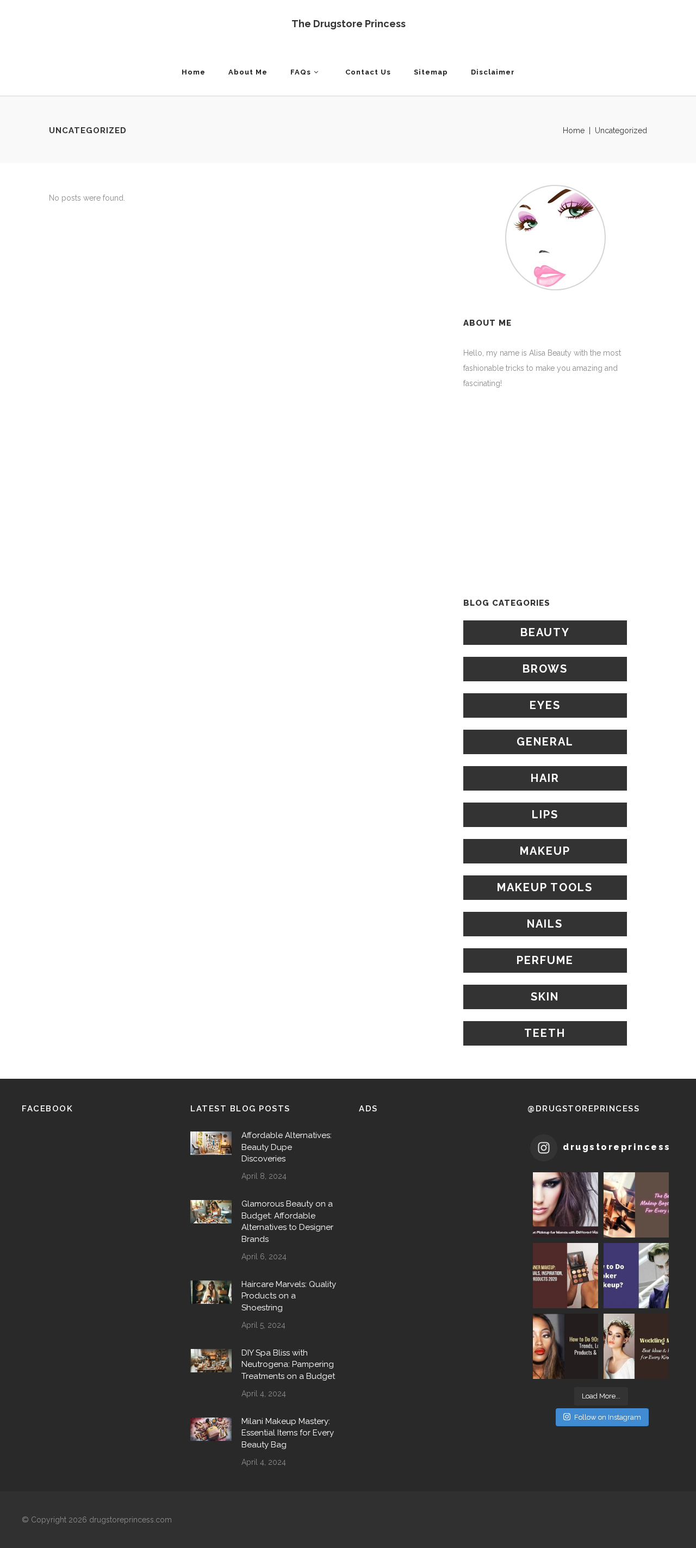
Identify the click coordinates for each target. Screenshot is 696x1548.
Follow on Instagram (607, 1417)
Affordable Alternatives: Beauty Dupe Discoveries (286, 1147)
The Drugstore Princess (348, 23)
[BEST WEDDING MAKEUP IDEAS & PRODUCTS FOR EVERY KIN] (636, 1346)
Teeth (545, 1033)
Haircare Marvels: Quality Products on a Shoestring (288, 1296)
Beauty (545, 632)
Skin (545, 996)
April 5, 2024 (263, 1325)
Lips (545, 814)
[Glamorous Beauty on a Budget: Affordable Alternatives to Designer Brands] (211, 1211)
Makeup (545, 850)
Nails (545, 923)
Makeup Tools (545, 887)
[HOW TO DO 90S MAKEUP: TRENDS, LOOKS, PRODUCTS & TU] (565, 1346)
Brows (545, 668)
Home (574, 130)
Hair (545, 778)
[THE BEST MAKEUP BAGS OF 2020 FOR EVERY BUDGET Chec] (636, 1205)
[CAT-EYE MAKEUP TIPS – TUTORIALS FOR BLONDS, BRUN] (565, 1205)
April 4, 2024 (263, 1393)
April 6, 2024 (264, 1256)
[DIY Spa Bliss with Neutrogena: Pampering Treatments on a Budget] (211, 1360)
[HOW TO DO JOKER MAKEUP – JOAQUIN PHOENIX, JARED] (636, 1275)
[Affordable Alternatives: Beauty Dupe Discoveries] (211, 1143)
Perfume (545, 960)
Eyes (545, 705)
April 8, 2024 (264, 1176)
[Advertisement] (555, 494)
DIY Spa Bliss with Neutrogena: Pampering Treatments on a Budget (288, 1364)
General (545, 741)
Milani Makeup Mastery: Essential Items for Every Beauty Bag (287, 1433)
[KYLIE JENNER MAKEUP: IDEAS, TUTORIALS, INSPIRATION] (565, 1275)
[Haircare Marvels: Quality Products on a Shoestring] (211, 1292)
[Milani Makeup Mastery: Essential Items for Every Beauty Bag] (211, 1429)
